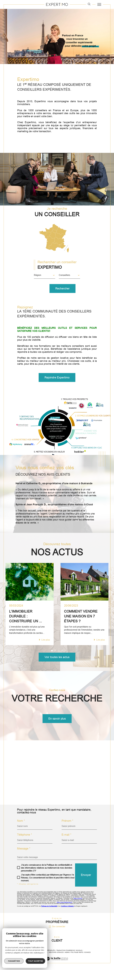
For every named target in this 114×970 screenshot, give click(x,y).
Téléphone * (24, 834)
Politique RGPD (77, 952)
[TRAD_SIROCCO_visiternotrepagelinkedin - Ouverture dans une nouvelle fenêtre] (48, 794)
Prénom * (67, 820)
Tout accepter (35, 961)
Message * (23, 848)
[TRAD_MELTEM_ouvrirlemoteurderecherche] (89, 4)
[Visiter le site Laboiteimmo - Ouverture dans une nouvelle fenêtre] (57, 962)
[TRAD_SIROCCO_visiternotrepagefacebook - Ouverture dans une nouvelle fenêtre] (26, 794)
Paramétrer (14, 961)
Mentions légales (56, 952)
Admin (67, 952)
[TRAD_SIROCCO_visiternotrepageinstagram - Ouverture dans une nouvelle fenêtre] (40, 794)
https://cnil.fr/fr (78, 898)
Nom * (21, 820)
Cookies (87, 952)
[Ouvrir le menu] (99, 4)
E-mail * (66, 834)
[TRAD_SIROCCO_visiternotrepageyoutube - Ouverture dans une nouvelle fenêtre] (33, 794)
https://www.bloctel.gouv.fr (64, 902)
